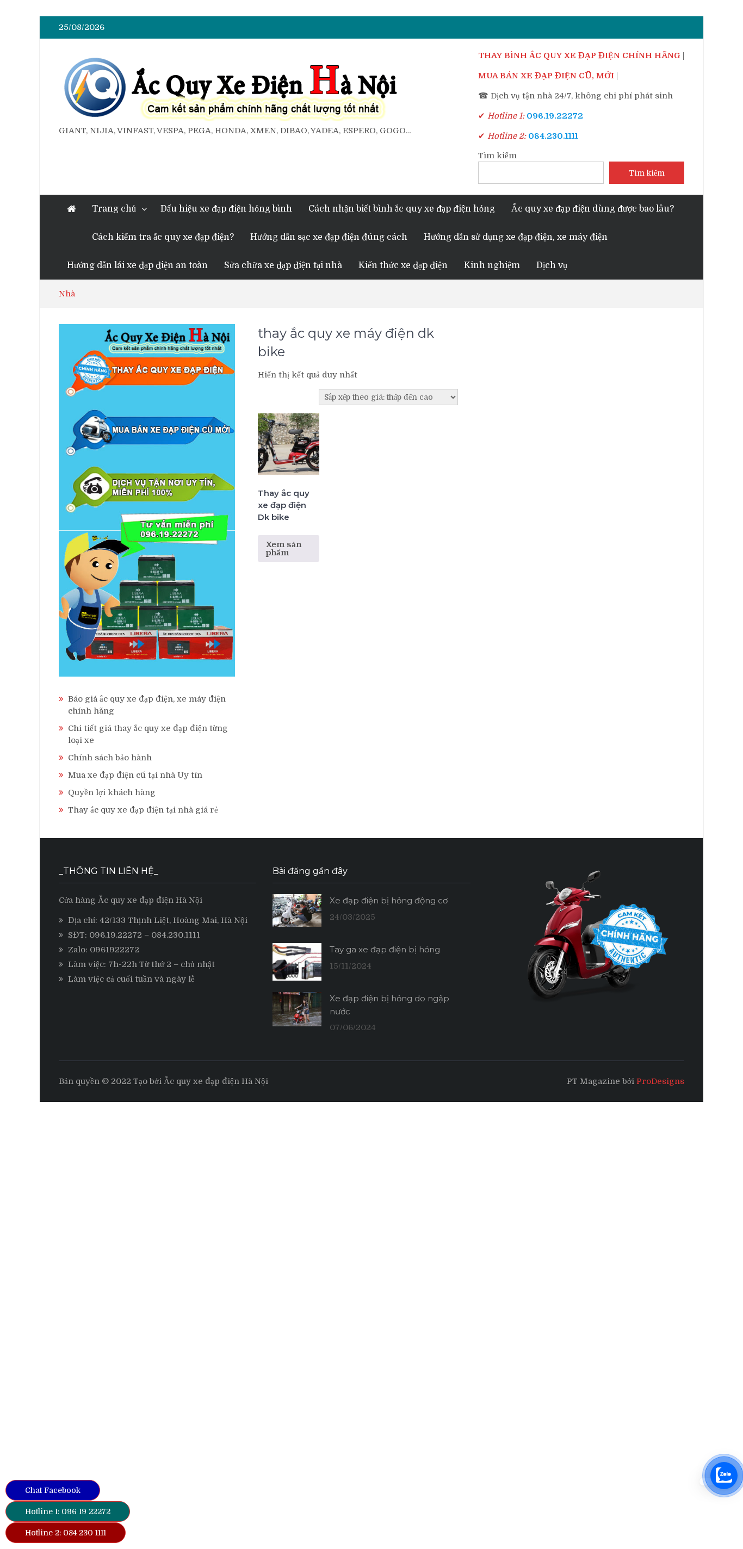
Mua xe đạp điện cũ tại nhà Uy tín (135, 775)
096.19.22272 (115, 935)
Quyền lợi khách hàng (112, 792)
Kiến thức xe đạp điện (403, 265)
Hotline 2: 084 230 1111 (65, 1532)
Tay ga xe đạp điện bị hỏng (385, 949)
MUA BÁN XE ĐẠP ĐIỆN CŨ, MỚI (546, 75)
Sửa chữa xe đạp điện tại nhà (283, 265)
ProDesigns (660, 1081)
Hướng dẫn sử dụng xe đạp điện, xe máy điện (516, 237)
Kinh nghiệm (492, 265)
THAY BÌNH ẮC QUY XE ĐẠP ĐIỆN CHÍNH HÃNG (579, 55)
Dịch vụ (551, 265)
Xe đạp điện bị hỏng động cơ (389, 900)
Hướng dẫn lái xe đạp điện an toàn (137, 265)
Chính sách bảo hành (110, 758)
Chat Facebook (53, 1490)
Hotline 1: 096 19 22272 (67, 1511)
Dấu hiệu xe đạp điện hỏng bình (226, 209)
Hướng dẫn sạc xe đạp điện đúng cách (328, 237)
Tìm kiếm (497, 155)
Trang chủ (114, 209)
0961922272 (114, 950)
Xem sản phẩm (283, 548)
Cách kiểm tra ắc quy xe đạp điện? (163, 237)
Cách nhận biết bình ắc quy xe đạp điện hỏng (401, 209)
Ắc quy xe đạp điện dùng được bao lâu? (592, 209)
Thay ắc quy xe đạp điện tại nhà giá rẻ (143, 810)
